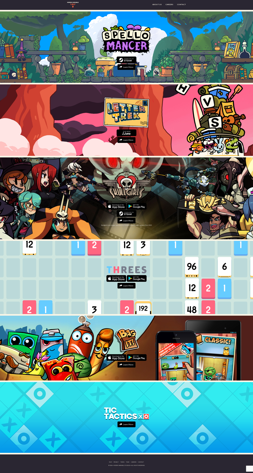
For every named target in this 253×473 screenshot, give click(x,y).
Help (110, 462)
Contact (141, 462)
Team (127, 462)
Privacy (116, 462)
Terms (122, 462)
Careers (133, 462)
